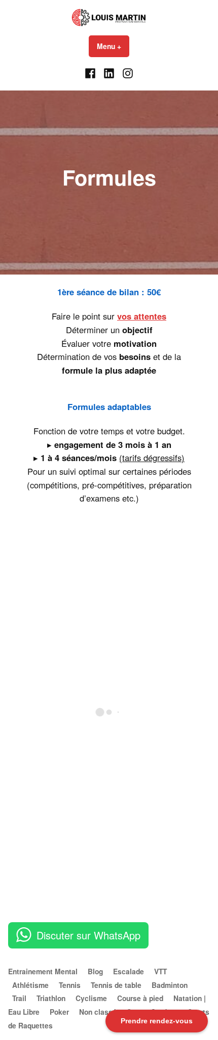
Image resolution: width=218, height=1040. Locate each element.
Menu (113, 46)
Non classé (98, 1012)
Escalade (128, 971)
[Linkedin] (109, 72)
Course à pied (140, 998)
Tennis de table (116, 985)
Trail (19, 998)
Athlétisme (30, 985)
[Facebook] (91, 72)
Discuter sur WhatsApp (88, 935)
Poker (59, 1012)
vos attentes (141, 316)
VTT (160, 971)
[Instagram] (126, 72)
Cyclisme (91, 998)
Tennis (70, 985)
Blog (95, 971)
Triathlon (51, 998)
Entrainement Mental (43, 971)
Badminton (170, 985)
